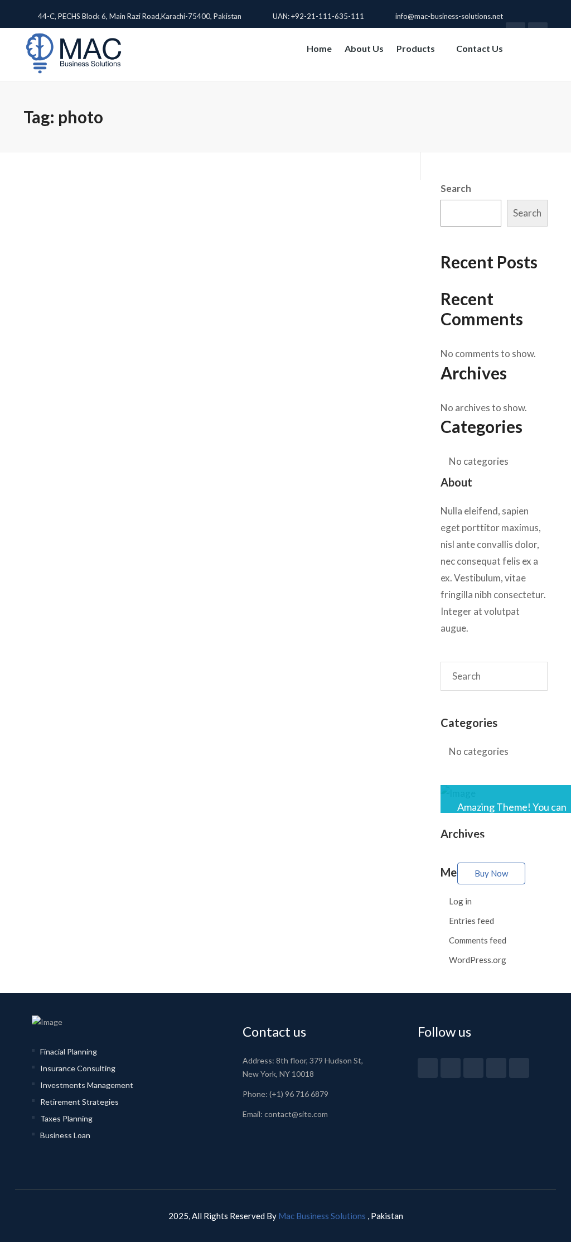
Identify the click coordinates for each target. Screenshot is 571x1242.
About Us (364, 48)
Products (416, 48)
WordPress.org (477, 960)
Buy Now (491, 873)
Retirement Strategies (79, 1101)
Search (456, 188)
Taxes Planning (66, 1118)
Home (319, 48)
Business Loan (65, 1135)
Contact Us (479, 48)
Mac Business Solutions (322, 1216)
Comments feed (477, 940)
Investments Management (86, 1085)
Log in (460, 901)
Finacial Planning (68, 1051)
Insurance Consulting (77, 1068)
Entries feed (471, 921)
